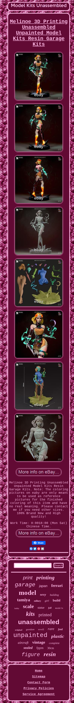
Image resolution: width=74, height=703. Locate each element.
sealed (28, 648)
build (56, 600)
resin (50, 654)
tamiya (23, 599)
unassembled (38, 621)
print (27, 577)
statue (41, 607)
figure (31, 655)
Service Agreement (39, 694)
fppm (39, 648)
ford (60, 629)
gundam (30, 629)
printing (45, 577)
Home (39, 671)
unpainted (30, 635)
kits (30, 613)
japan (43, 586)
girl (47, 600)
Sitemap (38, 676)
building (54, 595)
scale (28, 606)
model (27, 592)
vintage (38, 642)
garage (25, 585)
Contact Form (38, 682)
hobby (16, 608)
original (18, 630)
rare (51, 629)
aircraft (23, 643)
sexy (43, 594)
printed (45, 614)
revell (41, 629)
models (59, 608)
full (49, 608)
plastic (57, 636)
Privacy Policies (39, 688)
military (37, 601)
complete (54, 643)
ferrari (57, 585)
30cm (50, 648)
